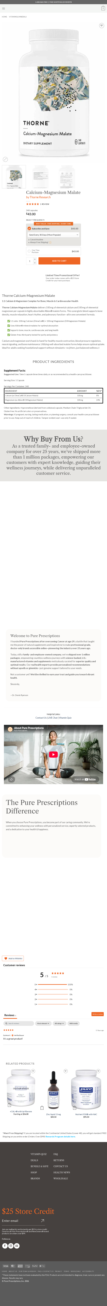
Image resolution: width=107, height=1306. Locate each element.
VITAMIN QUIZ (39, 1154)
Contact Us (41, 717)
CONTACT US (61, 1166)
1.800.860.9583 (41, 2)
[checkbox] (73, 1023)
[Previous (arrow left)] (2, 1294)
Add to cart (59, 261)
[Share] (17, 1287)
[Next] (99, 93)
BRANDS (35, 1178)
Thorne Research (40, 197)
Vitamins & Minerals (17, 17)
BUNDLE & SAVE (39, 1166)
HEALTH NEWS (62, 1172)
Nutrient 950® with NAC (86, 1114)
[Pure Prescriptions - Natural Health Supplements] (53, 8)
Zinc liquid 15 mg (53, 1114)
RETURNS (59, 1160)
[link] (5, 1246)
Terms (66, 1271)
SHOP (34, 1172)
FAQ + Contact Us (46, 1271)
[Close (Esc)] (25, 1287)
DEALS (34, 1160)
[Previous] (7, 93)
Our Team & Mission (27, 1271)
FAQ (56, 1154)
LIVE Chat (53, 717)
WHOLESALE (61, 1178)
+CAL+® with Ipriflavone (21, 1111)
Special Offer (10, 1301)
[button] (3, 8)
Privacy (58, 1271)
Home (4, 17)
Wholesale (76, 1271)
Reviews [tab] (10, 1015)
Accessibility (88, 1271)
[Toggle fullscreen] (10, 1287)
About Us (13, 1271)
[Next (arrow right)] (10, 1294)
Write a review (98, 1014)
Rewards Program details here (60, 1136)
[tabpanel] (53, 1038)
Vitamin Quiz (65, 717)
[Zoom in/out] (2, 1287)
